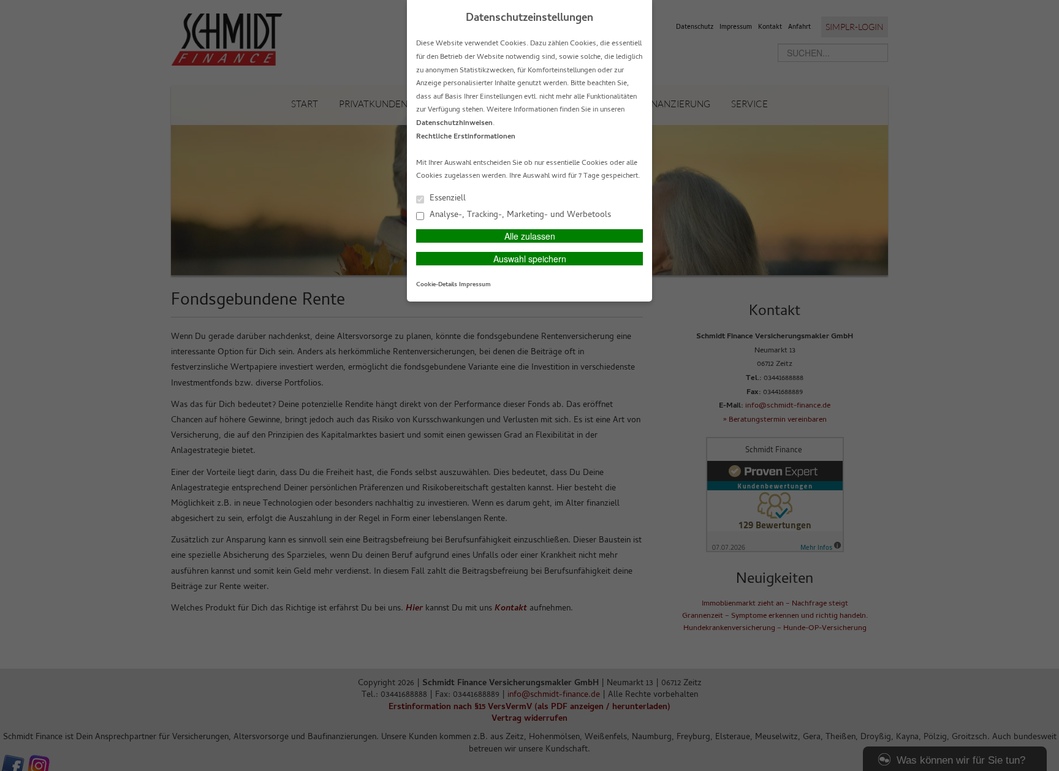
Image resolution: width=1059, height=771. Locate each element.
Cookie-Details (436, 285)
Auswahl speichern (529, 259)
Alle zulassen (529, 236)
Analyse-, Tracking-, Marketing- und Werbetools (519, 215)
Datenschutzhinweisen (454, 124)
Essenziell (446, 198)
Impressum (475, 285)
